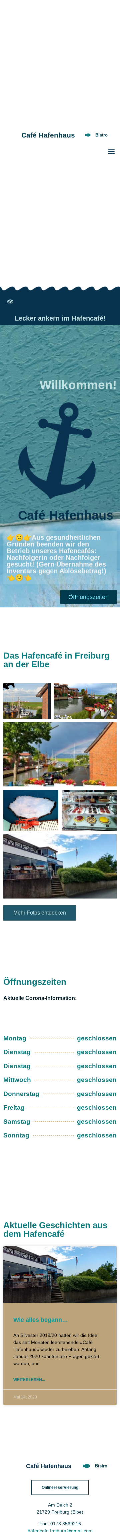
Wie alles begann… (40, 1319)
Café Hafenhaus (48, 135)
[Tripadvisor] (10, 301)
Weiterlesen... (29, 1379)
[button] (111, 151)
